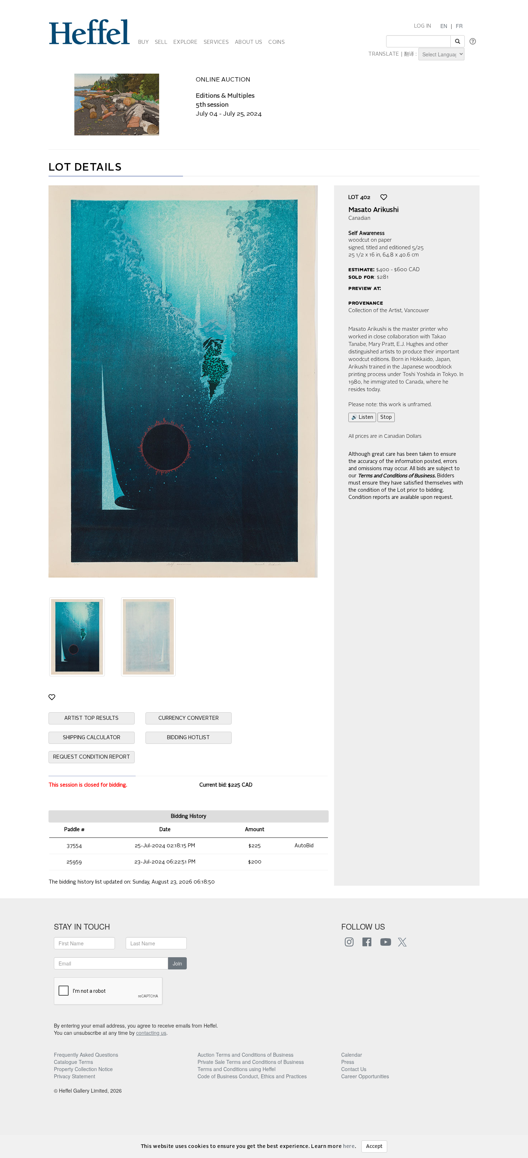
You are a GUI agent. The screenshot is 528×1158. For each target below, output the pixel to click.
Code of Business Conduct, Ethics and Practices (252, 1076)
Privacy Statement (74, 1076)
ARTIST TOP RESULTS (91, 718)
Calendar (351, 1054)
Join (177, 963)
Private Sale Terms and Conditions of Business (251, 1061)
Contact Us (353, 1069)
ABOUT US (248, 42)
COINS (276, 42)
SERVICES (216, 42)
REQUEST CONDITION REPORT (91, 757)
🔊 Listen (362, 417)
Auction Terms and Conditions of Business (245, 1054)
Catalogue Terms (73, 1061)
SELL (161, 42)
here (349, 1146)
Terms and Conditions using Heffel (236, 1069)
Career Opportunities (365, 1076)
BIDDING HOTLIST (188, 737)
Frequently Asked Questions (86, 1054)
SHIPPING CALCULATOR (91, 737)
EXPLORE (185, 42)
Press (347, 1061)
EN (443, 25)
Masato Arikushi (373, 210)
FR (459, 25)
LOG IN (422, 26)
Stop (386, 417)
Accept (374, 1146)
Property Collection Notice (83, 1069)
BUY (143, 42)
